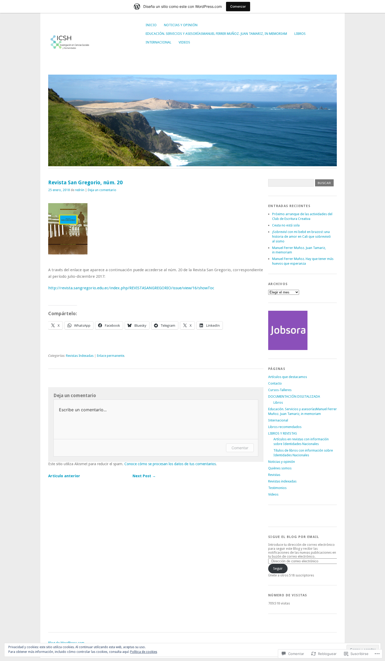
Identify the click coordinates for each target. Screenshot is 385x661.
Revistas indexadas (282, 481)
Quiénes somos (280, 468)
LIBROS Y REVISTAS (282, 433)
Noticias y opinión (180, 25)
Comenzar (238, 6)
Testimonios (277, 488)
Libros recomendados (284, 427)
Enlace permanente (110, 356)
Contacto (275, 383)
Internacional (158, 42)
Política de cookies (143, 652)
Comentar (240, 448)
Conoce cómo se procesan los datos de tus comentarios (170, 464)
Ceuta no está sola (286, 225)
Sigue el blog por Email (293, 537)
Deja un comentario (102, 190)
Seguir (278, 568)
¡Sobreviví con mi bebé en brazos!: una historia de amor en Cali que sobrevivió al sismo (301, 236)
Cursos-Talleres (280, 390)
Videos (184, 42)
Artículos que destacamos (287, 377)
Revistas (274, 475)
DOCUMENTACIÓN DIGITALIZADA (294, 396)
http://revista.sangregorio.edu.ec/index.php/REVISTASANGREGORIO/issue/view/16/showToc (131, 288)
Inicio (151, 25)
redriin (79, 190)
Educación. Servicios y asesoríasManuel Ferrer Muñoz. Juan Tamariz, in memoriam (216, 34)
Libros (300, 34)
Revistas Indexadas (80, 356)
